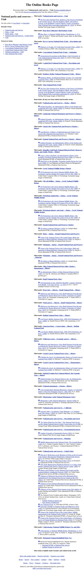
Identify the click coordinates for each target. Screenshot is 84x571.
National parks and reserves (14, 30)
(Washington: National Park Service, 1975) (60, 457)
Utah (6, 37)
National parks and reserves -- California (57, 408)
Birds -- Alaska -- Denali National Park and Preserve (61, 234)
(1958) (58, 401)
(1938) (58, 238)
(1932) (60, 519)
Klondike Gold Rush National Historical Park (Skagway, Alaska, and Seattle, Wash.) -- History (58, 151)
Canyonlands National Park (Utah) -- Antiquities (60, 52)
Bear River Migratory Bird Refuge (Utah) (18, 44)
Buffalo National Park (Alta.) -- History (56, 315)
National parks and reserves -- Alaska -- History (59, 103)
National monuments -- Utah (14, 52)
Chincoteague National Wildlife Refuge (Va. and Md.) (61, 527)
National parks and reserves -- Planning (57, 438)
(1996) (60, 107)
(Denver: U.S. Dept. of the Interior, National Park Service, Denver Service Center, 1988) (59, 465)
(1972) (55, 461)
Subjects (56, 559)
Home (21, 559)
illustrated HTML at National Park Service (56, 545)
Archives (45, 563)
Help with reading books (28, 556)
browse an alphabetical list (32, 12)
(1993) (56, 433)
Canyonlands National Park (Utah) (16, 48)
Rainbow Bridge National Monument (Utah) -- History (62, 74)
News (31, 563)
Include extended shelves (62, 10)
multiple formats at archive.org (52, 501)
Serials (63, 559)
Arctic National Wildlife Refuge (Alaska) (57, 168)
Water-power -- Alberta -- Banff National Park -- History (62, 303)
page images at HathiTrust (50, 502)
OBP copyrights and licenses (41, 568)
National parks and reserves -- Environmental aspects (61, 429)
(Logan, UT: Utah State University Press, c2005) (60, 47)
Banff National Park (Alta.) (52, 279)
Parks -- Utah (9, 32)
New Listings (35, 559)
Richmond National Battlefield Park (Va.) (57, 538)
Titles (50, 559)
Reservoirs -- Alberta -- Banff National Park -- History (61, 290)
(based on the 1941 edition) (59, 489)
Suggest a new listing (57, 556)
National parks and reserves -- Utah (55, 16)
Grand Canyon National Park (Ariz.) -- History (59, 353)
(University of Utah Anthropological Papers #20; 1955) (59, 57)
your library (16, 23)
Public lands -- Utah (11, 34)
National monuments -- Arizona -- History (57, 386)
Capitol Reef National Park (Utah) (16, 50)
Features (37, 563)
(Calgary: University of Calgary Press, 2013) (60, 295)
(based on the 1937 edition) (58, 478)
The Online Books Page (42, 4)
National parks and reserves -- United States (19, 36)
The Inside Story (55, 563)
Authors (44, 559)
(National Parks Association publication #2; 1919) (60, 22)
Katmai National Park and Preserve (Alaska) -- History (62, 139)
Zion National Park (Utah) (13, 54)
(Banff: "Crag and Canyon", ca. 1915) (59, 284)
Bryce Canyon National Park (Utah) (17, 46)
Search (27, 559)
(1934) (58, 513)
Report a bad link (43, 556)
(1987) (58, 471)
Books (25, 563)
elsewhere (26, 23)
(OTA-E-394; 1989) (58, 173)
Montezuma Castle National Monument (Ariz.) (59, 397)
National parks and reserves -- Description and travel (61, 419)
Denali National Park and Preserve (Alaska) (58, 225)
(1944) (52, 228)
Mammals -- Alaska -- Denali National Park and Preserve (63, 245)
